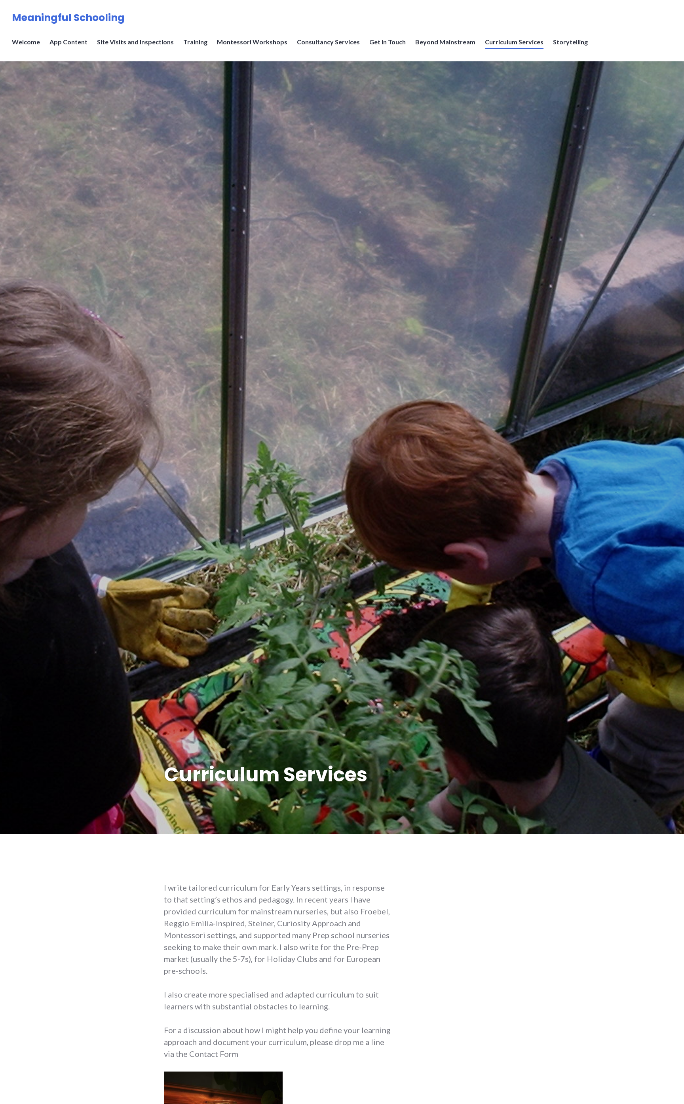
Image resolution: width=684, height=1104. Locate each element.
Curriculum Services (514, 42)
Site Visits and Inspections (135, 42)
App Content (68, 42)
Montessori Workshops (252, 42)
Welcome (26, 42)
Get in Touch (387, 42)
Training (195, 42)
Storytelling (570, 42)
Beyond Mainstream (445, 42)
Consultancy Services (328, 42)
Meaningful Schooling (68, 18)
